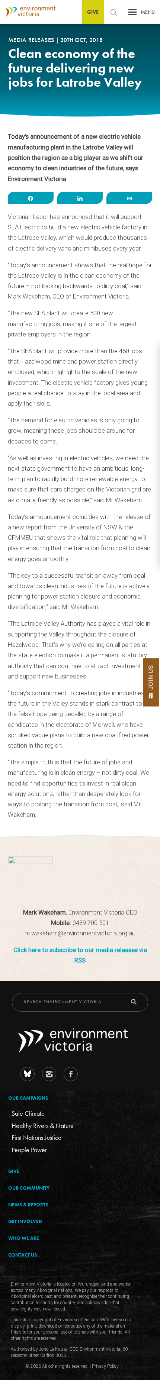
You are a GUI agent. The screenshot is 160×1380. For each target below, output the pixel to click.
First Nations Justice (36, 1137)
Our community (28, 1188)
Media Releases (32, 40)
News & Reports (28, 1205)
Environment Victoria (28, 11)
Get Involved (25, 1221)
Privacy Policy (105, 1366)
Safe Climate (28, 1113)
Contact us (22, 1255)
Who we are (23, 1238)
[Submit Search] (134, 1002)
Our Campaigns (28, 1098)
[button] (132, 14)
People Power (29, 1149)
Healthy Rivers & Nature (43, 1125)
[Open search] (113, 12)
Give (93, 12)
